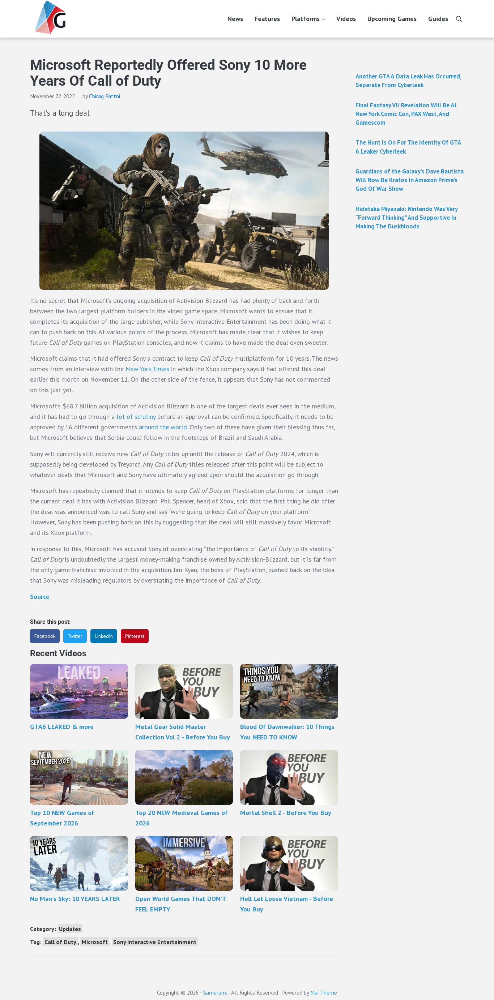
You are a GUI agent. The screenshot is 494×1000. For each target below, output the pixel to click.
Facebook (44, 636)
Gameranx (215, 992)
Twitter (75, 636)
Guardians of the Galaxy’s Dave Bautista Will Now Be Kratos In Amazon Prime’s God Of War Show (409, 180)
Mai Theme (323, 992)
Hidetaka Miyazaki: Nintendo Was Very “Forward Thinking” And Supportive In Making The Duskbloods (406, 218)
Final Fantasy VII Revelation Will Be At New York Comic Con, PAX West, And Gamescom (406, 114)
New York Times (147, 369)
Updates (70, 928)
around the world (163, 427)
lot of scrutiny (136, 416)
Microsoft (95, 941)
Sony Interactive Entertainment (154, 941)
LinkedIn (104, 636)
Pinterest (134, 636)
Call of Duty (60, 941)
